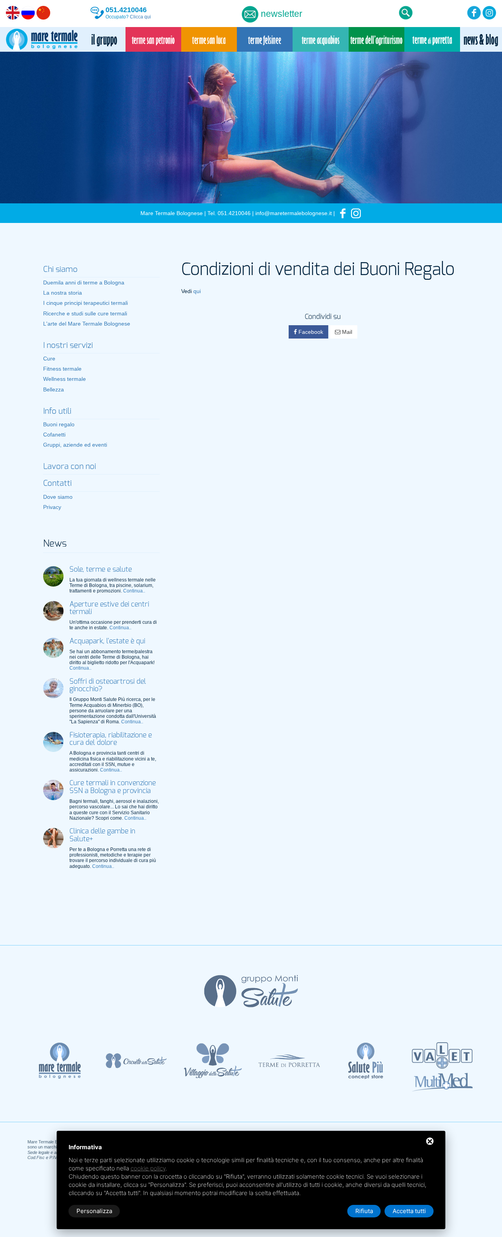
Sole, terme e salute (100, 569)
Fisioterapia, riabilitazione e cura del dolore (110, 739)
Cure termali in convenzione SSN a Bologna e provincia (112, 787)
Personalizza (94, 1211)
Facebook (310, 332)
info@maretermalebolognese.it (293, 213)
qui (197, 291)
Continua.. (134, 591)
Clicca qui (140, 17)
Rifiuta (364, 1211)
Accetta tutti (409, 1211)
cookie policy (148, 1168)
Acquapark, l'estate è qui (107, 641)
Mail (346, 332)
